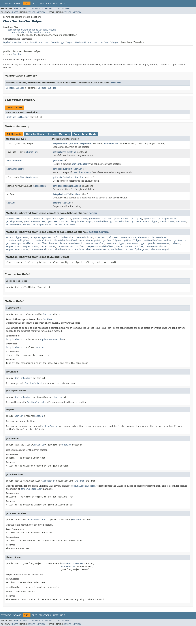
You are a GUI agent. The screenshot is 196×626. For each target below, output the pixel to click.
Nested (14, 12)
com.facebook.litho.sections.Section (31, 32)
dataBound (143, 237)
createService (128, 237)
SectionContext (15, 160)
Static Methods (34, 134)
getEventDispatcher (100, 218)
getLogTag (136, 218)
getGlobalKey (121, 218)
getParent (149, 218)
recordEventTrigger (147, 221)
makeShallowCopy (103, 221)
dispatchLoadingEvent (18, 240)
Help (62, 3)
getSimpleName (14, 221)
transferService (81, 249)
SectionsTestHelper (17, 117)
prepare (57, 203)
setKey (26, 224)
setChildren (167, 221)
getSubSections (61, 186)
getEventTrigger (112, 240)
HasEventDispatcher (86, 42)
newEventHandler (95, 243)
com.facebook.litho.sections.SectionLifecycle (32, 30)
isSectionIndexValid (71, 243)
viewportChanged (160, 249)
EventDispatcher (39, 42)
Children (76, 186)
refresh (175, 243)
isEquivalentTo (61, 194)
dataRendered (159, 237)
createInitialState (106, 237)
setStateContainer (65, 224)
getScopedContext (62, 169)
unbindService (119, 249)
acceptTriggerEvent (17, 237)
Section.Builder (15, 88)
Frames (36, 9)
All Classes (64, 9)
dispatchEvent (61, 143)
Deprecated (45, 3)
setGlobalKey (13, 224)
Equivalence (10, 42)
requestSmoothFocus (157, 246)
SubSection (31, 152)
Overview (6, 3)
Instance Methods (59, 134)
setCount (181, 221)
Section (22, 42)
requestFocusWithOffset (70, 246)
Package (17, 3)
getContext (59, 160)
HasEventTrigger (109, 42)
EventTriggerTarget (62, 42)
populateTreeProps (158, 243)
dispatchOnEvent (42, 240)
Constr (31, 12)
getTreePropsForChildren (20, 243)
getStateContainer (63, 177)
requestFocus (13, 246)
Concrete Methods (85, 134)
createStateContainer (18, 218)
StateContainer (28, 177)
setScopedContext (43, 224)
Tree (34, 3)
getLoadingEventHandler (157, 240)
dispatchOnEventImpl (65, 240)
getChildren (59, 152)
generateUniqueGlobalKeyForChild (52, 218)
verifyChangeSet (139, 249)
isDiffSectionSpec (47, 243)
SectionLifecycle (98, 231)
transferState (101, 249)
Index (55, 3)
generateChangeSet (89, 240)
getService (180, 240)
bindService (66, 237)
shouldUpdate (62, 249)
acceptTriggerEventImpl (43, 237)
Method (41, 12)
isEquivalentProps (81, 221)
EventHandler (111, 143)
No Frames (47, 9)
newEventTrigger (115, 243)
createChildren (84, 237)
